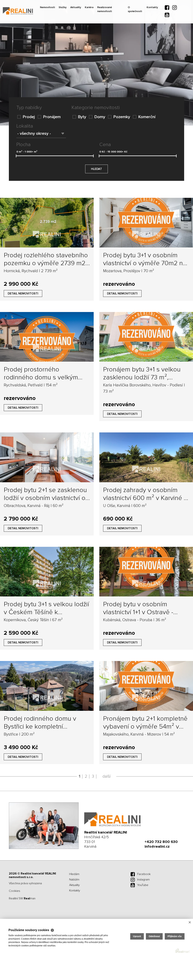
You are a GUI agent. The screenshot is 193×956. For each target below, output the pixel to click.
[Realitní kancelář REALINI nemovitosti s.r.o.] (31, 11)
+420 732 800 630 (161, 842)
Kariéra (97, 34)
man (29, 898)
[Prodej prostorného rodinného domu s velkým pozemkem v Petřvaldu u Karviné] (47, 337)
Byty (82, 116)
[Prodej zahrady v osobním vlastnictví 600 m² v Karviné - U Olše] (146, 457)
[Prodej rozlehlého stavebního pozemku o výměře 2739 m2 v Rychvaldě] (47, 222)
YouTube (142, 885)
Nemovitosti (49, 34)
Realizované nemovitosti (114, 36)
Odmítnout (154, 936)
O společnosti (138, 36)
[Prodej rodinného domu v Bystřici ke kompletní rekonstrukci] (47, 686)
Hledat (96, 169)
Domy (99, 116)
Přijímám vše (175, 936)
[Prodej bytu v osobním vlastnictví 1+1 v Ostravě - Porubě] (146, 571)
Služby (66, 34)
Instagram (143, 879)
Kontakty (157, 34)
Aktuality (81, 34)
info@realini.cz (157, 846)
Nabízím (74, 879)
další (107, 776)
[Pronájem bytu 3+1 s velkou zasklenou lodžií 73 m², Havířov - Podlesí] (146, 337)
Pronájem (52, 116)
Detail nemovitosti (23, 293)
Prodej (29, 116)
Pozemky (121, 116)
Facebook (144, 874)
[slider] (93, 155)
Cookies (14, 891)
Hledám (74, 874)
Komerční (146, 116)
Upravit (137, 936)
